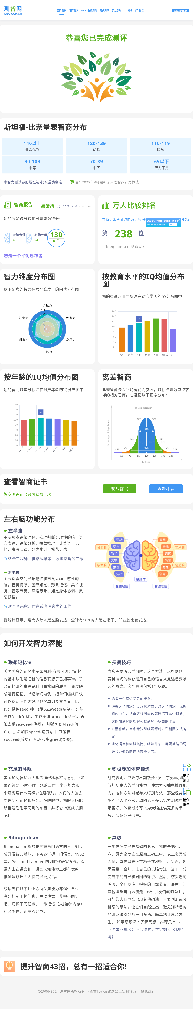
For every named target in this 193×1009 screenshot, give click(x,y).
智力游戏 (116, 10)
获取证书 (119, 489)
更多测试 (104, 10)
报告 (141, 10)
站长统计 (148, 991)
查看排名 (166, 489)
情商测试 (74, 10)
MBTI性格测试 (89, 10)
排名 (130, 10)
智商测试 (62, 10)
